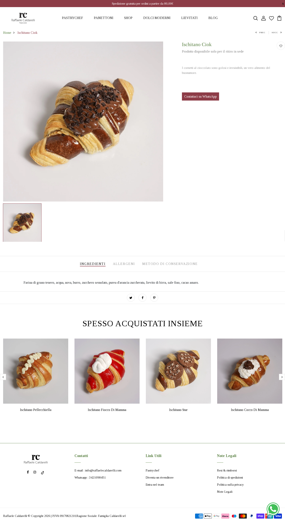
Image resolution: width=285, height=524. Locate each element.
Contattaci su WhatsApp (200, 96)
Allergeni (124, 264)
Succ (275, 32)
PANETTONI (103, 18)
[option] (83, 122)
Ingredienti (93, 264)
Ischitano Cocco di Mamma (250, 410)
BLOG (213, 18)
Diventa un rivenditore (160, 477)
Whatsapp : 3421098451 (90, 477)
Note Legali (224, 491)
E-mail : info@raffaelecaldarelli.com (97, 470)
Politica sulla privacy (230, 484)
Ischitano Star (178, 410)
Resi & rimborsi (227, 470)
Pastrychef (152, 470)
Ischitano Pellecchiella (35, 410)
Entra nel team (155, 484)
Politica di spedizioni (230, 477)
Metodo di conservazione (170, 264)
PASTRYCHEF (72, 18)
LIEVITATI (189, 18)
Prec (262, 32)
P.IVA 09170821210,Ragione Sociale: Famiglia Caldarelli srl (89, 516)
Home (7, 32)
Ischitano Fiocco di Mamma (107, 410)
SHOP (128, 18)
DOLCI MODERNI (156, 18)
